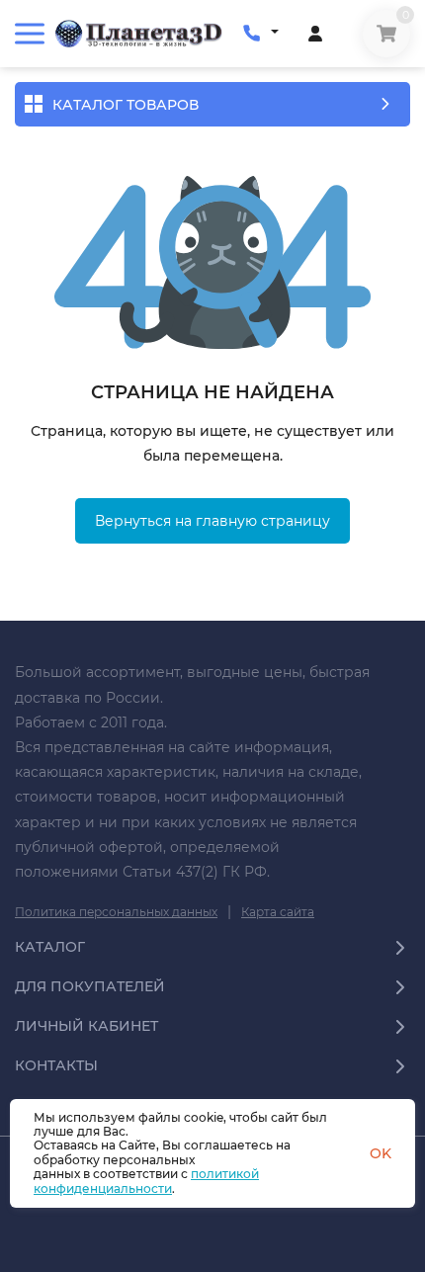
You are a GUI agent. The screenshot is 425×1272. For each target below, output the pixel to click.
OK (380, 1153)
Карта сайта (277, 911)
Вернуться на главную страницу (212, 521)
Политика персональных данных (116, 911)
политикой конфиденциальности (146, 1180)
